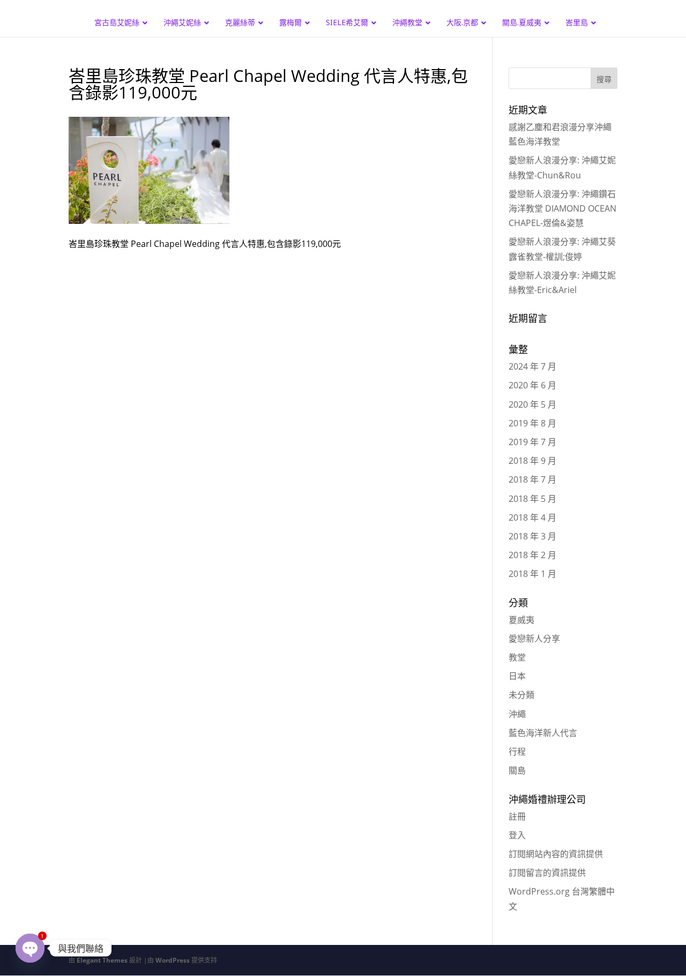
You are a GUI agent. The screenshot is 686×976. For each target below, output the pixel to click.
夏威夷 (521, 620)
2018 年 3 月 (532, 536)
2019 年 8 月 (532, 423)
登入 (517, 835)
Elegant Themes (102, 960)
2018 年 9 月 (532, 461)
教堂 (517, 657)
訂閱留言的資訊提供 (547, 873)
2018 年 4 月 (532, 517)
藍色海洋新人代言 (543, 733)
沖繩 (517, 714)
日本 (517, 676)
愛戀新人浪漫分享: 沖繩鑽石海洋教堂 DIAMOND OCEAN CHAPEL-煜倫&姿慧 (562, 208)
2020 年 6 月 (532, 385)
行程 (517, 751)
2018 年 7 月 (532, 479)
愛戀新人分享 (534, 638)
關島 (517, 770)
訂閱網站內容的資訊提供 (556, 854)
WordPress (172, 960)
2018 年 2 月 (532, 555)
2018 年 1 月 (532, 574)
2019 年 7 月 (532, 442)
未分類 (521, 695)
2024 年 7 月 (532, 366)
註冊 (517, 816)
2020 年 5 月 (532, 404)
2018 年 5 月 (532, 499)
